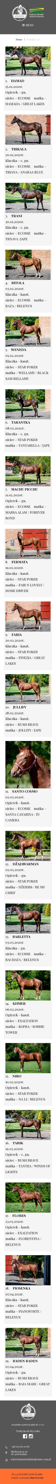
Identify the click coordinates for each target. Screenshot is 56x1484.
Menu (29, 25)
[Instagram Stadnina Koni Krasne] (31, 1436)
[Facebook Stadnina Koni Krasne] (25, 1436)
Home (19, 39)
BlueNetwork (36, 1477)
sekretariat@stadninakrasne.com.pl (31, 1459)
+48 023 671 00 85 (20, 1446)
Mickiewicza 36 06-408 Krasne (19, 1452)
